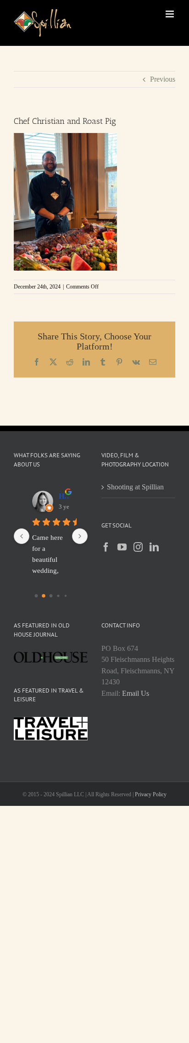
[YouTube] (122, 547)
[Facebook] (106, 547)
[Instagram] (138, 547)
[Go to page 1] (43, 596)
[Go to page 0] (36, 596)
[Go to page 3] (58, 595)
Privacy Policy (151, 794)
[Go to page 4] (65, 596)
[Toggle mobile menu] (170, 14)
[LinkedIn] (154, 547)
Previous (162, 79)
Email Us (135, 693)
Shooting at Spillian (135, 487)
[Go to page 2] (50, 596)
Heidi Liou (64, 496)
